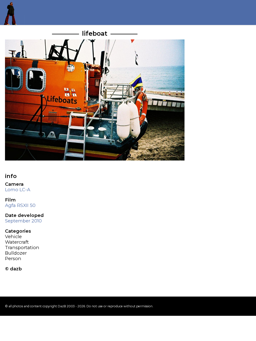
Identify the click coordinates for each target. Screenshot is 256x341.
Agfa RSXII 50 (20, 205)
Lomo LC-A (17, 189)
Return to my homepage (12, 12)
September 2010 (23, 221)
